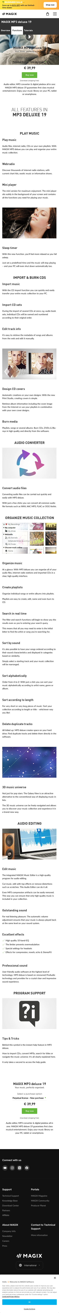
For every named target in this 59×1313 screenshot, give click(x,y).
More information (39, 1235)
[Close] (55, 1278)
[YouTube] (5, 1168)
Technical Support (10, 1196)
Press (4, 1246)
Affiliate (5, 1215)
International (30, 1265)
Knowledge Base (10, 1201)
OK (29, 1302)
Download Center (10, 1205)
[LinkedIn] (19, 1168)
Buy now (30, 75)
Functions (17, 30)
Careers (5, 1241)
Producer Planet (38, 1205)
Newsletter (7, 1236)
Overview (5, 30)
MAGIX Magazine (39, 1196)
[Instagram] (12, 1168)
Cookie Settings (29, 1309)
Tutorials (28, 30)
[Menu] (55, 13)
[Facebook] (26, 1168)
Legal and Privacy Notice (11, 1296)
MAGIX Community (40, 1201)
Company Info (9, 1231)
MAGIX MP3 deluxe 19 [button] (16, 22)
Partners (6, 1210)
